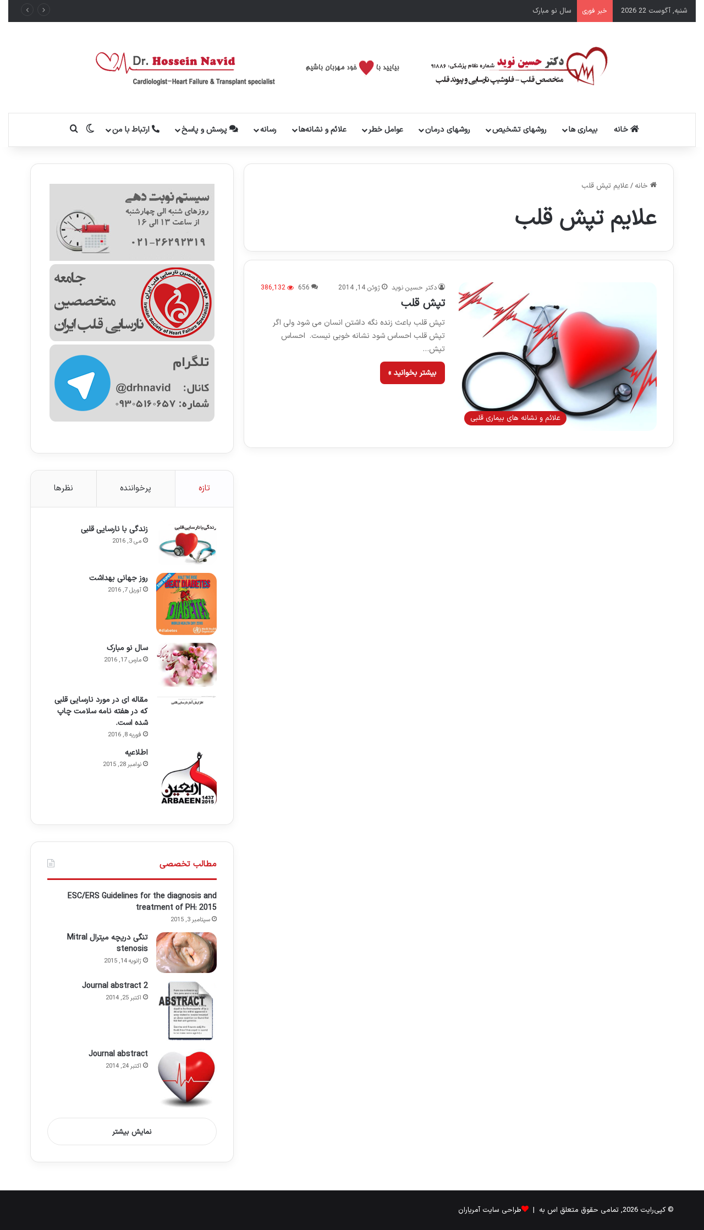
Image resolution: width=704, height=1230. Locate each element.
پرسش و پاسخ (205, 129)
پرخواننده (135, 488)
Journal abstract (118, 1054)
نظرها (63, 488)
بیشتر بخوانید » (412, 373)
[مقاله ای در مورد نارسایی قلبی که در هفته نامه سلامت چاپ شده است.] (186, 700)
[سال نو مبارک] (186, 665)
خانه (622, 129)
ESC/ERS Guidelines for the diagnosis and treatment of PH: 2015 (142, 902)
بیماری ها (583, 129)
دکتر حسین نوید (414, 288)
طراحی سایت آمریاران (489, 1210)
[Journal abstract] (186, 1079)
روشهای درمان (447, 129)
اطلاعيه (136, 752)
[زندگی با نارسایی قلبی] (186, 544)
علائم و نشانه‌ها (322, 129)
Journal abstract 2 (115, 986)
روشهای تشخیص (519, 129)
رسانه (268, 129)
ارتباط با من (132, 129)
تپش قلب (423, 303)
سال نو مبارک (551, 11)
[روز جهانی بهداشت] (186, 604)
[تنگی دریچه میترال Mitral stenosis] (186, 952)
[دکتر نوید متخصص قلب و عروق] (352, 67)
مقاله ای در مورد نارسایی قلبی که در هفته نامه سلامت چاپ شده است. (101, 711)
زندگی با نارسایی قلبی (114, 529)
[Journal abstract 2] (186, 1011)
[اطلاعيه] (186, 777)
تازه (204, 488)
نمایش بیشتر (132, 1132)
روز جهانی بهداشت (118, 578)
